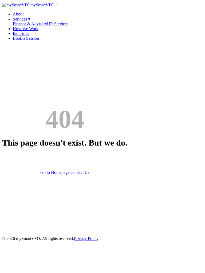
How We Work (25, 28)
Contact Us (79, 172)
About (18, 14)
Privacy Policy (86, 238)
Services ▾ (21, 19)
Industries (21, 33)
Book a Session (26, 38)
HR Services (57, 24)
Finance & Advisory (30, 24)
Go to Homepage (54, 172)
